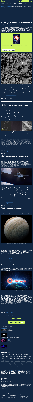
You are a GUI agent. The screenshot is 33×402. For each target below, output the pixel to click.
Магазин (2, 393)
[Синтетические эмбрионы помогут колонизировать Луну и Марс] (4, 340)
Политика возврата (11, 393)
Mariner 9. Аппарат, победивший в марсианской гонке (10, 337)
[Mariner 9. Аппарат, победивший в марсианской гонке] (4, 335)
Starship (7, 356)
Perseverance (26, 354)
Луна (29, 358)
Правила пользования (24, 394)
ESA (6, 354)
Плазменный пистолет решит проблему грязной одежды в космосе (12, 348)
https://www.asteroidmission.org (11, 95)
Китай (14, 358)
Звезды (3, 358)
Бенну (15, 98)
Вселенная (25, 356)
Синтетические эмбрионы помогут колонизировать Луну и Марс (4, 372)
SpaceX (5, 153)
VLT (10, 356)
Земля (6, 358)
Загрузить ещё (16, 318)
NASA (21, 354)
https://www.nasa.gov (9, 202)
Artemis (3, 354)
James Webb (17, 354)
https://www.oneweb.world (10, 312)
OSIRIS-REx (5, 98)
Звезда (30, 356)
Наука (10, 3)
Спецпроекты (30, 3)
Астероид (11, 98)
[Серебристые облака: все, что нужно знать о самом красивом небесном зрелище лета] (4, 329)
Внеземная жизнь (19, 356)
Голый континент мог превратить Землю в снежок (21, 372)
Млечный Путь (10, 360)
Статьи (6, 3)
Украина (25, 3)
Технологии (14, 3)
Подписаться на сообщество (8, 50)
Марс (5, 360)
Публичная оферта (11, 397)
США (14, 360)
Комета (18, 358)
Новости (2, 3)
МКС (2, 360)
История (10, 358)
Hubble (13, 354)
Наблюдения (20, 3)
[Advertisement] (16, 15)
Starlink (10, 153)
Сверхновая (19, 360)
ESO (9, 354)
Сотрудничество (3, 395)
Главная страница (3, 6)
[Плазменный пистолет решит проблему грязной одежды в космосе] (4, 346)
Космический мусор (24, 358)
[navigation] (30, 1)
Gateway (5, 205)
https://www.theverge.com (10, 150)
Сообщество (25, 1)
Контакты (2, 397)
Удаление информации (12, 395)
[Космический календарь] (20, 1)
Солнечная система (25, 360)
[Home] (3, 1)
